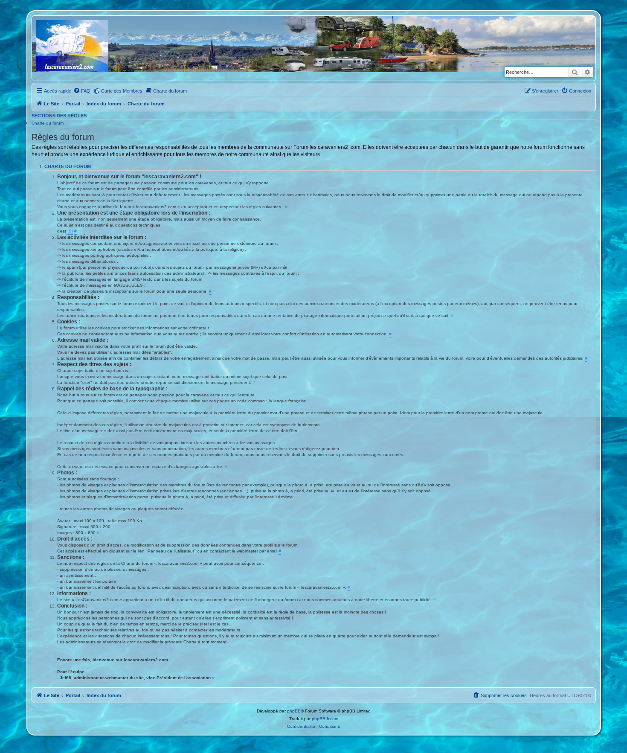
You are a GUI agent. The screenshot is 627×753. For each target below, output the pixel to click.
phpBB (294, 711)
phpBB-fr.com (325, 718)
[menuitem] (81, 91)
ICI (70, 231)
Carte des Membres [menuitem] (121, 90)
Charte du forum (48, 123)
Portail (73, 103)
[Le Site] (73, 48)
